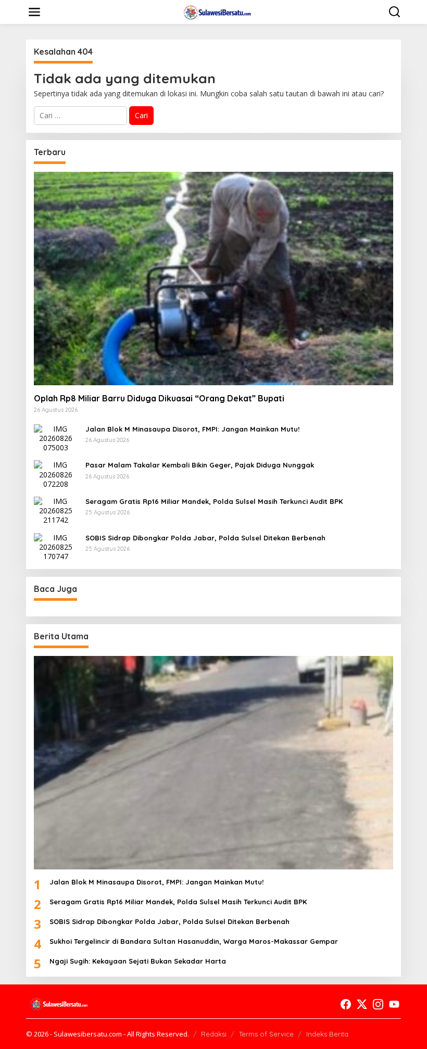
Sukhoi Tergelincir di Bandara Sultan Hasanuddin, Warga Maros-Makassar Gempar (193, 941)
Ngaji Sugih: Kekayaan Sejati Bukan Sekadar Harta (137, 961)
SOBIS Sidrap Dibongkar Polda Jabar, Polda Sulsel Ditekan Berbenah (205, 538)
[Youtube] (394, 1004)
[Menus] (34, 12)
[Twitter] (362, 1004)
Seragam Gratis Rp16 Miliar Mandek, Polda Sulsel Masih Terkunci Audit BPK (214, 501)
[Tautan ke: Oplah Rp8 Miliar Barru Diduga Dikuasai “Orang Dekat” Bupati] (213, 278)
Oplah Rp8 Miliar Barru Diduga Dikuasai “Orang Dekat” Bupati (159, 398)
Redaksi (214, 1034)
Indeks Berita (327, 1034)
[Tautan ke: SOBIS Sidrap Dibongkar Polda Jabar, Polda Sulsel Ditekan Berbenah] (56, 546)
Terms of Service (266, 1034)
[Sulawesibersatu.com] (216, 11)
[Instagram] (378, 1004)
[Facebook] (346, 1004)
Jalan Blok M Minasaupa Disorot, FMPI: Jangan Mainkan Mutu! (192, 429)
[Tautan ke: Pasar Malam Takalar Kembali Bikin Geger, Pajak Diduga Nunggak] (56, 473)
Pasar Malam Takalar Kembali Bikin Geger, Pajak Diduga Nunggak (199, 465)
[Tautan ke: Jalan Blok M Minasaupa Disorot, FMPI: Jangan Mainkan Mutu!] (56, 438)
